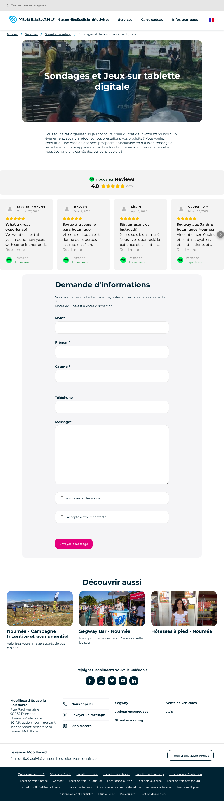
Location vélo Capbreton (185, 774)
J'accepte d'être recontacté (85, 517)
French (214, 20)
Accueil (79, 20)
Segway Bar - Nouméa (104, 631)
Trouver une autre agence (26, 5)
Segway (121, 703)
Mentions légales (188, 787)
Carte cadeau (152, 20)
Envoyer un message (88, 715)
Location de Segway (78, 787)
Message (62, 422)
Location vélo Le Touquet (85, 780)
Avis (169, 712)
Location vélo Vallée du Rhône (40, 787)
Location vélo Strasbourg (183, 780)
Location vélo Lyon (119, 780)
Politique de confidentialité (75, 794)
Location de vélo (87, 774)
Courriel (62, 367)
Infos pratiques (185, 20)
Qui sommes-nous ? (31, 774)
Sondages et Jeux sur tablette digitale (107, 34)
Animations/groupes (131, 712)
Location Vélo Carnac (34, 780)
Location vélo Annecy (150, 774)
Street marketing (58, 34)
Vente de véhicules (181, 703)
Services (31, 34)
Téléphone (64, 397)
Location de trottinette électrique (119, 787)
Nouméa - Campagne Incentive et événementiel (37, 634)
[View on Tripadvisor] (9, 208)
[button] (3, 234)
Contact (58, 780)
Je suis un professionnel (83, 498)
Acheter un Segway (159, 787)
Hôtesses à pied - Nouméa (181, 631)
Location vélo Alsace (116, 774)
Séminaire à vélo (60, 774)
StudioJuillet (106, 794)
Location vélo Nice (149, 780)
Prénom (62, 342)
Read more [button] (15, 250)
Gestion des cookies (153, 794)
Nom (59, 318)
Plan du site (127, 794)
